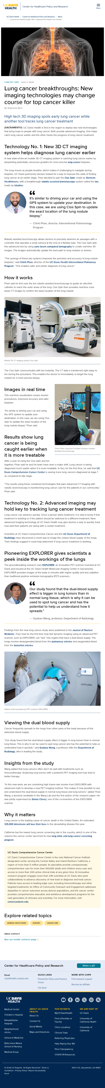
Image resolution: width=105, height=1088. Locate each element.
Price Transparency (64, 1049)
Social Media (36, 1026)
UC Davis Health (13, 16)
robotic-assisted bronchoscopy (58, 181)
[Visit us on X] (83, 999)
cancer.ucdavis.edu (18, 901)
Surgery (36, 923)
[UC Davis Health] (14, 999)
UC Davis (84, 1013)
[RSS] (97, 999)
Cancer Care (11, 82)
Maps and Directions (39, 1032)
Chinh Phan (26, 262)
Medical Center (11, 1009)
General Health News (16, 923)
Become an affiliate (81, 984)
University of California (86, 1029)
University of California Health (88, 1020)
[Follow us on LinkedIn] (76, 999)
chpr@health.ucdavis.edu (16, 978)
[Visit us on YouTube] (63, 999)
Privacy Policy (21, 1070)
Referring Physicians (65, 1038)
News (60, 16)
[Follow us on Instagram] (90, 999)
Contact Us (35, 1021)
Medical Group (11, 1052)
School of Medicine (13, 1037)
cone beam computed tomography (53, 246)
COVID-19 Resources (65, 1054)
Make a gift (89, 965)
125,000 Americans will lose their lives (25, 824)
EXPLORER (48, 565)
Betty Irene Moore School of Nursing (13, 1045)
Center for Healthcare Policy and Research (38, 16)
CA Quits (42, 987)
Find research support (82, 978)
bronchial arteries (23, 645)
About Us (34, 1015)
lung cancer (74, 162)
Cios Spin (70, 177)
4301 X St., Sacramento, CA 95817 (86, 1067)
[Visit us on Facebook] (69, 999)
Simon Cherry (39, 799)
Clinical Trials (61, 1032)
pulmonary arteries (62, 641)
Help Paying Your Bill (65, 1043)
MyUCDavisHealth (63, 1013)
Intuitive (18, 185)
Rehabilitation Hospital (11, 1022)
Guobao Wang (47, 747)
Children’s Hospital (13, 1014)
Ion (96, 181)
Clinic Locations (62, 1027)
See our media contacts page (20, 939)
